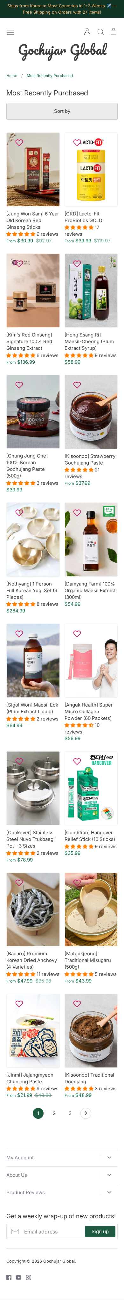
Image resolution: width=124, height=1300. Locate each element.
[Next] (85, 1115)
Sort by (62, 111)
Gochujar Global (62, 49)
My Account (20, 1158)
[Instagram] (26, 1277)
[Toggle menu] (10, 32)
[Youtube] (16, 1277)
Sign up (100, 1231)
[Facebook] (6, 1277)
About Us (16, 1175)
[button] (21, 234)
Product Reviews (25, 1192)
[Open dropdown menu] (109, 1157)
